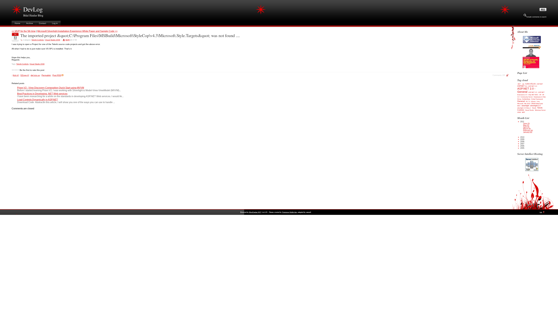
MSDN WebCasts (537, 103)
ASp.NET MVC (533, 95)
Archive (29, 23)
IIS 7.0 (528, 101)
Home (17, 23)
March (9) (527, 129)
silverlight (525, 106)
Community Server (527, 97)
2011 (526, 127)
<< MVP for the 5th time (24, 31)
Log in (55, 23)
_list (523, 84)
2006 (522, 146)
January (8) (527, 132)
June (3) (526, 123)
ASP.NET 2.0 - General (526, 90)
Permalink (46, 75)
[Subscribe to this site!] (543, 10)
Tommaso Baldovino (289, 212)
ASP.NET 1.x (522, 86)
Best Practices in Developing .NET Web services (42, 93)
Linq (538, 101)
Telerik (534, 108)
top (541, 212)
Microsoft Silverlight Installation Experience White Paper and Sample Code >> (77, 31)
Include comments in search (536, 17)
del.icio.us (35, 75)
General (521, 101)
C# (540, 95)
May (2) (526, 125)
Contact (42, 23)
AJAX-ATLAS (530, 84)
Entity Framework (537, 99)
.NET (519, 84)
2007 (522, 144)
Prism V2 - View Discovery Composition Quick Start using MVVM (50, 87)
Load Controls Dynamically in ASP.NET (37, 99)
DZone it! (24, 75)
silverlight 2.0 (535, 106)
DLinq (519, 99)
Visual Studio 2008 (52, 40)
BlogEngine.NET (255, 212)
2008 (522, 141)
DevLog (33, 9)
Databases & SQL (540, 97)
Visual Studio (529, 110)
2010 (522, 137)
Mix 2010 (527, 103)
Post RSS (56, 75)
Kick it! (16, 75)
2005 (522, 148)
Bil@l (68, 40)
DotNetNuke (526, 99)
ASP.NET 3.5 (532, 92)
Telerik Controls (37, 40)
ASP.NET (540, 84)
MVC (519, 106)
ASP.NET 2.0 (532, 86)
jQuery (533, 101)
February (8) (528, 130)
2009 (522, 139)
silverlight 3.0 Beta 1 (524, 108)
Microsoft (520, 103)
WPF (523, 112)
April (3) (526, 127)
